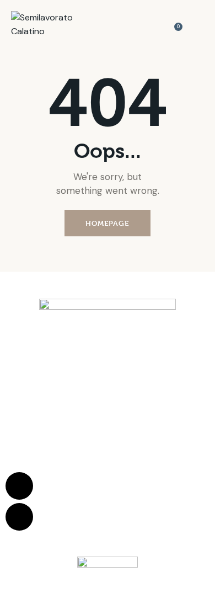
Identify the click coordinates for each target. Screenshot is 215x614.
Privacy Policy (129, 466)
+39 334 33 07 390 (129, 422)
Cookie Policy (172, 466)
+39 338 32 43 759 (131, 408)
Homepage (107, 223)
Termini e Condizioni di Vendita (63, 466)
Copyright (151, 475)
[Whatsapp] (19, 486)
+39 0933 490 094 (107, 394)
